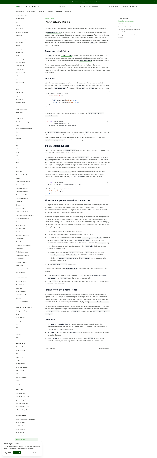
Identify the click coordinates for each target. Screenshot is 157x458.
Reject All (8, 453)
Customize (36, 453)
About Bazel (20, 11)
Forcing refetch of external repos (128, 35)
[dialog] (22, 448)
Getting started (30, 11)
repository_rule (66, 55)
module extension (85, 61)
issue (83, 2)
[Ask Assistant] (107, 93)
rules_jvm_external (54, 338)
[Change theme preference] (139, 6)
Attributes (121, 24)
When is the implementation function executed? (129, 31)
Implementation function (125, 27)
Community (67, 11)
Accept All (17, 453)
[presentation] (28, 236)
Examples (121, 37)
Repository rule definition (126, 21)
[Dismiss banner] (154, 2)
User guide (41, 11)
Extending (59, 11)
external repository (54, 32)
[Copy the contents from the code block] (104, 93)
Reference (50, 11)
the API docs (78, 177)
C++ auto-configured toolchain (59, 324)
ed (88, 246)
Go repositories (53, 332)
